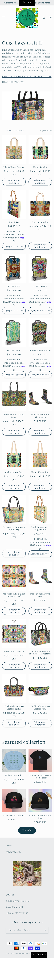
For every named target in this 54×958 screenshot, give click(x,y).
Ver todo (27, 830)
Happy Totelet (40, 167)
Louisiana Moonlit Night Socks (40, 415)
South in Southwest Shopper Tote (40, 528)
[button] (3, 18)
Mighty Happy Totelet (13, 167)
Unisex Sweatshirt (13, 775)
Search (9, 845)
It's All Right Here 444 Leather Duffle (14, 707)
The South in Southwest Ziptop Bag (14, 528)
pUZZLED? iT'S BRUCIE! (13, 651)
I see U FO (14, 222)
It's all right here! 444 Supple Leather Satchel (40, 652)
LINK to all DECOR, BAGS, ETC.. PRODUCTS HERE (26, 76)
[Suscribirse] (45, 930)
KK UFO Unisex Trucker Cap (40, 816)
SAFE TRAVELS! (14, 286)
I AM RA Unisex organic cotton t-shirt (40, 776)
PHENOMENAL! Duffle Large (14, 415)
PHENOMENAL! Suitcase (40, 350)
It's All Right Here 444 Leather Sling (40, 707)
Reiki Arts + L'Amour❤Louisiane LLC (22, 953)
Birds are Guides (40, 222)
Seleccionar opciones (14, 181)
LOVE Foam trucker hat (14, 815)
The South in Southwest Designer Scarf (14, 594)
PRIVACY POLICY (13, 852)
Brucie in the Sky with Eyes (40, 594)
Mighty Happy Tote (14, 472)
